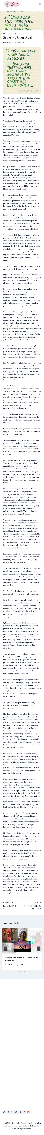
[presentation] (22, 941)
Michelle (8, 42)
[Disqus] (22, 1012)
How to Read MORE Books (10, 906)
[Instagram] (4, 1112)
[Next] (38, 949)
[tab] (17, 971)
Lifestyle (7, 33)
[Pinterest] (16, 1112)
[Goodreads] (24, 1112)
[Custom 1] (28, 1112)
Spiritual (16, 33)
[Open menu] (40, 4)
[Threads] (8, 1112)
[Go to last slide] (5, 949)
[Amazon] (20, 1112)
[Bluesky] (12, 1112)
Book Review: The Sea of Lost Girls (33, 906)
